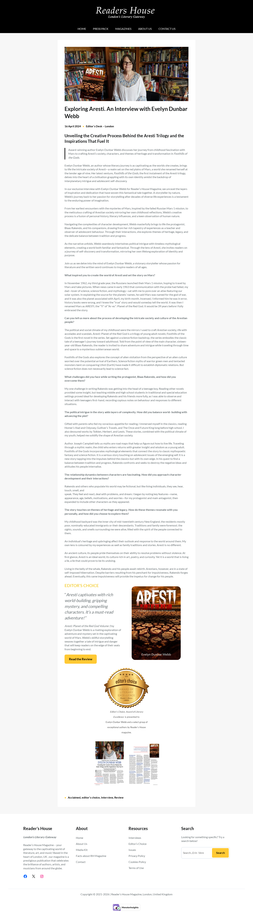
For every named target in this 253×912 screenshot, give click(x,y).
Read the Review (80, 659)
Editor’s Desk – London (100, 126)
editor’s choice (91, 797)
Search (220, 852)
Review (119, 797)
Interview (107, 797)
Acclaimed (74, 797)
